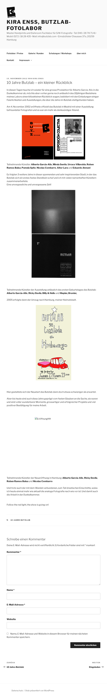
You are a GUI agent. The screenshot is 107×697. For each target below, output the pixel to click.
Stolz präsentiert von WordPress (39, 690)
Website (11, 619)
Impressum (24, 60)
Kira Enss (38, 79)
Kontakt (10, 60)
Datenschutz (17, 690)
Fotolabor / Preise (15, 53)
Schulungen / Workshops (60, 53)
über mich (81, 53)
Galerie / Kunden (36, 53)
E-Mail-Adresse (16, 604)
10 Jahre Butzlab (21, 520)
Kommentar (14, 552)
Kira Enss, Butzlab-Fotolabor (39, 25)
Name (10, 590)
